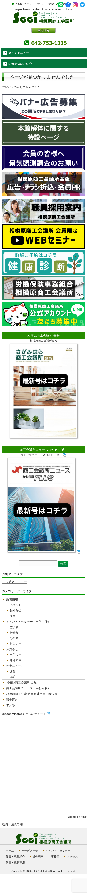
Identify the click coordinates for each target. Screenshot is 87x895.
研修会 (14, 632)
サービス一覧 (30, 850)
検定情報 (43, 30)
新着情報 (12, 599)
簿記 (12, 676)
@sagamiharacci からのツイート (24, 713)
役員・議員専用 (12, 824)
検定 (12, 616)
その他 (14, 638)
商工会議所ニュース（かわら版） (43, 449)
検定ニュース (15, 665)
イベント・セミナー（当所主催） (28, 621)
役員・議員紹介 (15, 856)
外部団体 (15, 660)
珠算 (12, 671)
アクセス (72, 856)
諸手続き (12, 699)
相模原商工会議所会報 (43, 340)
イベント (15, 605)
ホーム (10, 850)
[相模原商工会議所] (43, 21)
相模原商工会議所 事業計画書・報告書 (31, 693)
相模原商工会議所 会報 (43, 335)
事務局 (55, 856)
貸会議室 (38, 856)
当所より (15, 654)
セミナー (15, 643)
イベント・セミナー (58, 850)
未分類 (10, 705)
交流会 (14, 627)
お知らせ (15, 610)
